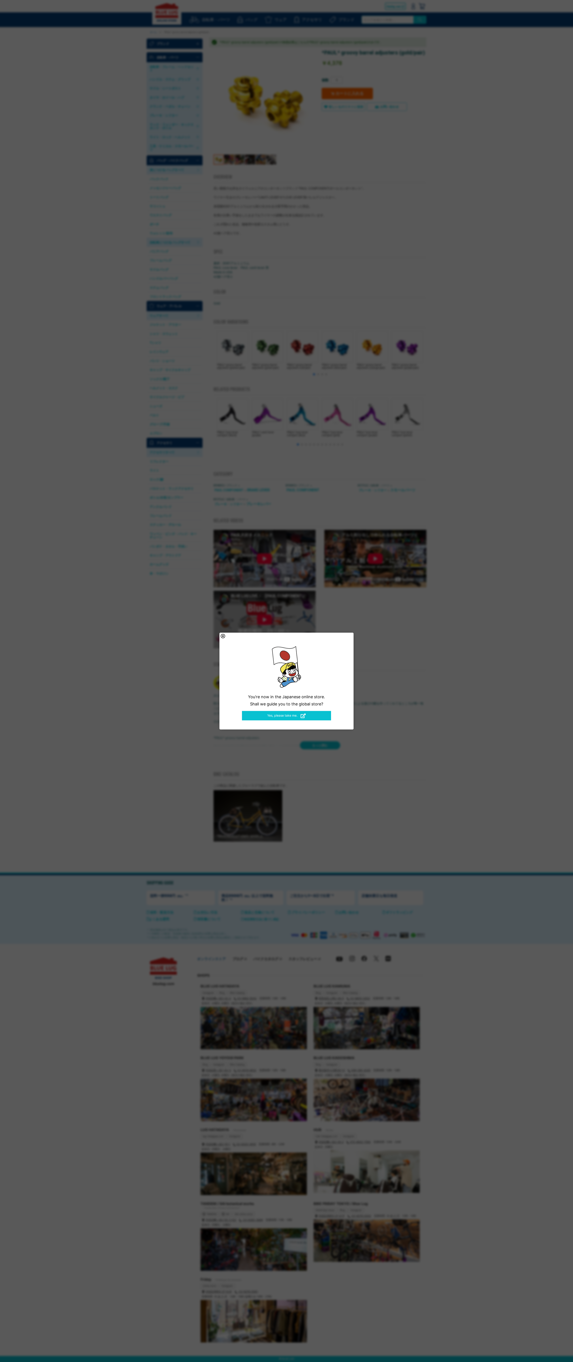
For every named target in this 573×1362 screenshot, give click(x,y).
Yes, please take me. (282, 715)
